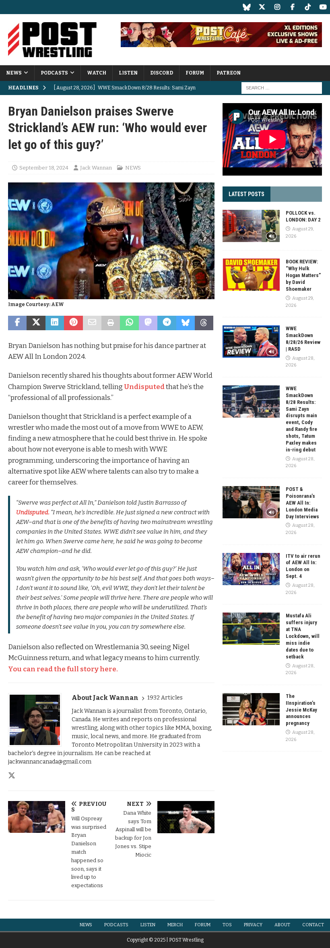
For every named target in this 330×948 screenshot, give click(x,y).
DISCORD (161, 73)
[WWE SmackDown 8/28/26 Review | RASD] (251, 341)
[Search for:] (281, 87)
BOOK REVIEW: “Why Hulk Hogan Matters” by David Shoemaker (303, 275)
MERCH (175, 924)
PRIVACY (253, 924)
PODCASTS (54, 73)
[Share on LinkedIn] (54, 323)
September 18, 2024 (43, 168)
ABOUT (282, 924)
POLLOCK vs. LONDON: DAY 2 (303, 216)
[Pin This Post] (73, 323)
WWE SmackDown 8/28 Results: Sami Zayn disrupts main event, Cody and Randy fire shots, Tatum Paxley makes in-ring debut (301, 419)
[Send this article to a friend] (92, 323)
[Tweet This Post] (36, 323)
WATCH (96, 73)
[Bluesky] (246, 7)
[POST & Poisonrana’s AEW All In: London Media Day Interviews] (251, 502)
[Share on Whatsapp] (129, 323)
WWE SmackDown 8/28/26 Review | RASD (303, 338)
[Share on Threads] (204, 323)
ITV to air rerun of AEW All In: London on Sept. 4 (303, 566)
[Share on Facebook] (17, 323)
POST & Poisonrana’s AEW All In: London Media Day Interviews (302, 503)
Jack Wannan (96, 168)
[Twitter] (262, 7)
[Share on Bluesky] (185, 323)
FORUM (195, 73)
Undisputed (144, 387)
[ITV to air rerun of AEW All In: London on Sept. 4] (251, 569)
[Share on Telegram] (166, 323)
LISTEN (128, 73)
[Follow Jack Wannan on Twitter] (11, 775)
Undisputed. (33, 512)
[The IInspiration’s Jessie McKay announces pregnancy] (251, 709)
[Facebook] (292, 7)
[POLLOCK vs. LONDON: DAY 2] (251, 226)
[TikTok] (308, 7)
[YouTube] (323, 7)
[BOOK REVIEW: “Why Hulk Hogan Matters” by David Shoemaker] (251, 275)
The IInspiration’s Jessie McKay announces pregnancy (301, 710)
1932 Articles (165, 697)
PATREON (229, 73)
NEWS (14, 73)
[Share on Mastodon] (148, 323)
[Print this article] (110, 323)
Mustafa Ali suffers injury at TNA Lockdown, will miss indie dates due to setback (303, 636)
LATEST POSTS (246, 194)
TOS (227, 924)
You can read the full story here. (63, 669)
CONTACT (313, 924)
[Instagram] (277, 7)
